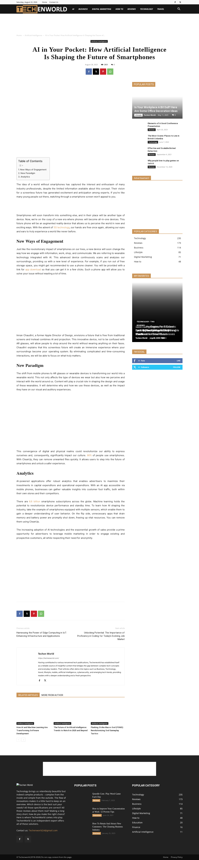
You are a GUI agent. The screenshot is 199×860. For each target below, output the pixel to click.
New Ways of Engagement (33, 169)
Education (97, 815)
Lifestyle (138, 115)
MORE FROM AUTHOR (52, 695)
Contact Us (53, 2)
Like (178, 360)
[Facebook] (175, 2)
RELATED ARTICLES (28, 695)
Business (83, 9)
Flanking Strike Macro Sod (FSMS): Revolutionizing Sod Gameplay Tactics (107, 730)
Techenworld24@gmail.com (43, 830)
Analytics (25, 176)
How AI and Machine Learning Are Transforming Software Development (32, 730)
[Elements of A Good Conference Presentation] (138, 126)
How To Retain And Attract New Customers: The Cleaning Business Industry (107, 826)
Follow (176, 367)
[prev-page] (18, 740)
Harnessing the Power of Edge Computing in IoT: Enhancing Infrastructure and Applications (41, 634)
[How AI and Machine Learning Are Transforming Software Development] (33, 713)
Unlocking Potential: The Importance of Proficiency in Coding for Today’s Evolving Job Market (101, 636)
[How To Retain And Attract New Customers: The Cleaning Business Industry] (82, 827)
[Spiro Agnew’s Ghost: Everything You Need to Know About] (157, 491)
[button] (179, 9)
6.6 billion (34, 501)
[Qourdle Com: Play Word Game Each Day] (82, 797)
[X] (180, 2)
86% (89, 455)
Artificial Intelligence (33, 35)
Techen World (46, 653)
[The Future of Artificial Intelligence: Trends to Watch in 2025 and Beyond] (71, 713)
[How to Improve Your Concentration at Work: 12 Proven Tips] (82, 813)
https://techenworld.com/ (48, 658)
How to (119, 9)
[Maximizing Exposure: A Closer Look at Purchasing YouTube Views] (157, 372)
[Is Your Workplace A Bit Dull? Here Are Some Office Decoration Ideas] (157, 105)
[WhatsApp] (110, 71)
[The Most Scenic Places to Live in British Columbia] (138, 138)
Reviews (131, 9)
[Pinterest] (103, 71)
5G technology (61, 227)
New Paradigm (28, 173)
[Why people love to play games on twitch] (138, 163)
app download (33, 269)
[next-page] (23, 740)
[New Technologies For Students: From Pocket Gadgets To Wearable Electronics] (157, 432)
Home (44, 2)
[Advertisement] (56, 24)
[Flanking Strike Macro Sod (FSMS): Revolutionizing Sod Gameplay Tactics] (108, 713)
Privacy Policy (177, 857)
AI (73, 9)
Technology (146, 9)
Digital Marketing (101, 9)
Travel (160, 9)
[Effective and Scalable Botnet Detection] (138, 151)
